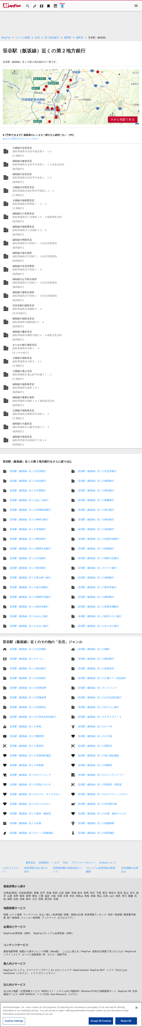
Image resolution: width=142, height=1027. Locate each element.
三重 (40, 896)
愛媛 (130, 896)
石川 (132, 892)
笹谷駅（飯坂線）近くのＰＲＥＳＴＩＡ (100, 716)
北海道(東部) (10, 892)
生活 (37, 37)
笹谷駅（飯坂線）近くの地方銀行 (28, 668)
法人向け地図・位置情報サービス (21, 991)
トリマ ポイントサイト (43, 973)
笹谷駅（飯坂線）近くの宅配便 (95, 765)
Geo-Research (59, 994)
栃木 (80, 892)
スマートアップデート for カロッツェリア (49, 970)
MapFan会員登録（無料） (17, 933)
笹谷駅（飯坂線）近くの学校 (25, 726)
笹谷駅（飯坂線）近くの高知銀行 (96, 529)
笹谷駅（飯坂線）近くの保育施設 (96, 832)
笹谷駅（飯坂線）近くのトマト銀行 (97, 567)
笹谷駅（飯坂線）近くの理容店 (95, 745)
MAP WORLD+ (27, 994)
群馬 (86, 892)
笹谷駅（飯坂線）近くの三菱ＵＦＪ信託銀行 (102, 678)
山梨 (9, 896)
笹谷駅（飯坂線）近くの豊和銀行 (96, 596)
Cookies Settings (14, 1021)
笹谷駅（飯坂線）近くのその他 (95, 736)
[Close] (136, 1007)
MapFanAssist (81, 970)
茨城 (73, 892)
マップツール (30, 914)
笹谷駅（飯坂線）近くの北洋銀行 (28, 471)
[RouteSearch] (34, 5)
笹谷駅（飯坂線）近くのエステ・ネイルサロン (35, 794)
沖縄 (55, 899)
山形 (61, 892)
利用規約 (44, 862)
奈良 (72, 896)
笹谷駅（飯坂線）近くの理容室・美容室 (100, 784)
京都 (59, 896)
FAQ (65, 862)
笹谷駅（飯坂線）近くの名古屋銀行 (29, 587)
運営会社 (31, 862)
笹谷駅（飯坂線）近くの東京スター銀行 (100, 616)
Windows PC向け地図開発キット (99, 991)
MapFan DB (124, 991)
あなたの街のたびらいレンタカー (21, 138)
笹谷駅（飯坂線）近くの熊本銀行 (96, 519)
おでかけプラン (65, 917)
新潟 (119, 892)
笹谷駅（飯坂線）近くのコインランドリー (101, 774)
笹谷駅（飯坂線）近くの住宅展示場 (97, 803)
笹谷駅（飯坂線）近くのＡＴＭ (95, 726)
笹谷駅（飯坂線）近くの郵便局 (27, 736)
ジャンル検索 (22, 37)
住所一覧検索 (115, 914)
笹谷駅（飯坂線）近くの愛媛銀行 (96, 500)
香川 (124, 896)
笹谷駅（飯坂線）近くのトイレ (27, 658)
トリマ (110, 970)
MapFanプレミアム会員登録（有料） (53, 933)
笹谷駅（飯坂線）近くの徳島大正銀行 (98, 558)
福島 (67, 892)
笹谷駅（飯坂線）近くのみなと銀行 (29, 616)
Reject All (126, 1021)
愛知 (34, 896)
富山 (126, 892)
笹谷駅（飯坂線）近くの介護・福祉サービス (102, 813)
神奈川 (112, 892)
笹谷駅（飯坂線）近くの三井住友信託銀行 (33, 716)
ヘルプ (55, 862)
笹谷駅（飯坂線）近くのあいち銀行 (29, 500)
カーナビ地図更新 (31, 954)
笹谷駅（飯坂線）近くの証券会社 (96, 668)
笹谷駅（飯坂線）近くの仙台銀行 (28, 480)
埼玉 (92, 892)
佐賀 (16, 899)
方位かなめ (121, 970)
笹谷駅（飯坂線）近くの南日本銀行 (29, 606)
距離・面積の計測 (73, 914)
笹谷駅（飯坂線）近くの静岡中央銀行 (30, 548)
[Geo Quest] (62, 5)
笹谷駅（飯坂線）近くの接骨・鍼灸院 (30, 813)
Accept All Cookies (101, 1021)
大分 (34, 899)
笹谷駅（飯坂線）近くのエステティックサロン (103, 794)
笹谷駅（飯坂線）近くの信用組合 (28, 707)
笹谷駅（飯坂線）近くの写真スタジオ (30, 784)
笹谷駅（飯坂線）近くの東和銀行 (96, 490)
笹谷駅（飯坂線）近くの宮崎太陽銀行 (98, 606)
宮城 (48, 892)
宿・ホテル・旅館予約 (55, 954)
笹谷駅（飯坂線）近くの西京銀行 (28, 538)
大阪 (53, 896)
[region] (71, 96)
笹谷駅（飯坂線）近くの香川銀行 (96, 509)
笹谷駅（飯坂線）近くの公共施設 (28, 649)
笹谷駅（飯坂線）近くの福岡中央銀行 (30, 596)
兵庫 (65, 896)
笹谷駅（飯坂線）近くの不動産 (27, 765)
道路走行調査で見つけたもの (108, 951)
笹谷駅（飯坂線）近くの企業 (25, 823)
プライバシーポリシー (83, 862)
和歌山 (79, 896)
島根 (93, 896)
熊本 (28, 899)
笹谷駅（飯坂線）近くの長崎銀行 (96, 577)
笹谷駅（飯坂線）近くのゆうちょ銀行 (98, 707)
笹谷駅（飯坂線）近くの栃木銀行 (28, 567)
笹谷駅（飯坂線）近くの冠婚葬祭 (96, 823)
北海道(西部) (26, 892)
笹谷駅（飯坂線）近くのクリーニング (30, 774)
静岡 (28, 896)
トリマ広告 (43, 994)
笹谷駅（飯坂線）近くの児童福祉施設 (30, 755)
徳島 (118, 896)
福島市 (79, 37)
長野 (16, 896)
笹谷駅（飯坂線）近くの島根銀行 (96, 548)
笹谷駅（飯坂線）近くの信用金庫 (28, 687)
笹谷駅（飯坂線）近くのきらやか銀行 (98, 625)
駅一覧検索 (13, 917)
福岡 (9, 899)
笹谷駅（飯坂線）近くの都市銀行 (96, 658)
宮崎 (40, 899)
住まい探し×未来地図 (50, 914)
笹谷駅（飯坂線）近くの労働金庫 (28, 697)
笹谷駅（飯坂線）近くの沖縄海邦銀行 (30, 509)
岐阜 (22, 896)
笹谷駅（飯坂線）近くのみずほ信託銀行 (100, 697)
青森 (36, 892)
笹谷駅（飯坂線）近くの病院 (93, 649)
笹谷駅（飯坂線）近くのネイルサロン (30, 803)
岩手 (42, 892)
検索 (5, 914)
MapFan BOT (97, 970)
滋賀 (47, 896)
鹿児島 (48, 899)
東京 (105, 892)
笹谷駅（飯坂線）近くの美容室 (27, 745)
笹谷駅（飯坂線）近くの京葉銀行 (28, 529)
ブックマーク (49, 917)
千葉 (98, 892)
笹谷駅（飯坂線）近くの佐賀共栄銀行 (98, 538)
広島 (105, 896)
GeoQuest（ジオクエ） (16, 973)
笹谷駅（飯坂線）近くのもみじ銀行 (29, 625)
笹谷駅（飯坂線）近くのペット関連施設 (31, 832)
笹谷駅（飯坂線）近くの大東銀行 (28, 490)
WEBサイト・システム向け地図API (60, 991)
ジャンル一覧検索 (30, 917)
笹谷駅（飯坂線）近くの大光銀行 (28, 558)
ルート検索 (16, 914)
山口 (111, 896)
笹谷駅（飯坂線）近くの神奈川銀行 (29, 519)
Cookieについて (107, 862)
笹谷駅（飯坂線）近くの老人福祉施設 (98, 755)
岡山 (99, 896)
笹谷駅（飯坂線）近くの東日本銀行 (97, 587)
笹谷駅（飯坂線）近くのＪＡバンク (97, 687)
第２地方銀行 (52, 37)
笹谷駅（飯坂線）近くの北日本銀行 (97, 471)
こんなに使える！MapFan (76, 951)
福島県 (67, 37)
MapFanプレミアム (14, 970)
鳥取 (87, 896)
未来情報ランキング (95, 914)
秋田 (55, 892)
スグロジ (73, 994)
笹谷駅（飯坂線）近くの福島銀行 (96, 480)
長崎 (22, 899)
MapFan (6, 37)
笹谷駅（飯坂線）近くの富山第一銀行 (30, 577)
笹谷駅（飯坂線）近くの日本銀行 (28, 678)
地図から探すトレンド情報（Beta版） (40, 951)
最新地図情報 (10, 951)
